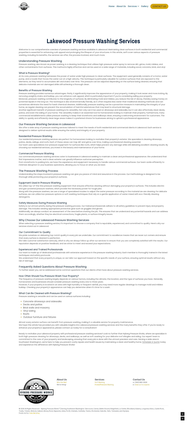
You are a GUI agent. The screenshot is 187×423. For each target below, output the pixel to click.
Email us (138, 385)
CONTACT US (159, 6)
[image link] (24, 6)
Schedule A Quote (151, 342)
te (148, 385)
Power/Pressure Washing (104, 385)
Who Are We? (62, 382)
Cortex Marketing (34, 413)
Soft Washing (100, 382)
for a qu (144, 385)
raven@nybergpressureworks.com (146, 387)
